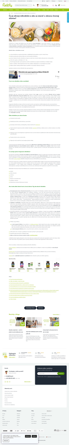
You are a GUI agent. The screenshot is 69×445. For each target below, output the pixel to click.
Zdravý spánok (33, 423)
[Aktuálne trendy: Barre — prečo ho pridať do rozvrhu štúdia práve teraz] (17, 322)
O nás (3, 415)
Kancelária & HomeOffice (46, 419)
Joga (32, 417)
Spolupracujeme (5, 423)
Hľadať (33, 5)
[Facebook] (5, 382)
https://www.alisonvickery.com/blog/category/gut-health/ (21, 295)
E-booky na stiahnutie (6, 421)
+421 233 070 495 (44, 5)
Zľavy (18, 423)
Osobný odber (4, 425)
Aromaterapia (44, 421)
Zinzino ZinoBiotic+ (12, 247)
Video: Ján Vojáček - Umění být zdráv (17, 281)
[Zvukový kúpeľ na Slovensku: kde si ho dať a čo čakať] (51, 322)
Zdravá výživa (44, 413)
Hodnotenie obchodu (8, 402)
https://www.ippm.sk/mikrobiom (16, 279)
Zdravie (18, 419)
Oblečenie (18, 413)
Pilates (32, 419)
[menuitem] (5, 9)
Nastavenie (6, 440)
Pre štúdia (43, 417)
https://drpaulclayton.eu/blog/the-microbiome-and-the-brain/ (22, 288)
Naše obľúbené (44, 423)
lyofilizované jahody (34, 224)
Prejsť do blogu (56, 314)
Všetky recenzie (12, 357)
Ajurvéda (32, 415)
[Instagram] (7, 381)
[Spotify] (9, 381)
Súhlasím (34, 436)
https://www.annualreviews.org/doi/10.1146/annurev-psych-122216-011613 (24, 293)
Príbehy (3, 419)
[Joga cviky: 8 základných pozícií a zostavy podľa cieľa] (34, 323)
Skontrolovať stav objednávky (10, 404)
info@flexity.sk (9, 376)
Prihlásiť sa (61, 373)
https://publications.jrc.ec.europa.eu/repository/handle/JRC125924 (23, 286)
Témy (18, 425)
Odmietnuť (28, 436)
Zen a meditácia (34, 421)
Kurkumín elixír (12, 251)
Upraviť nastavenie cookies (41, 440)
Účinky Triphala (13, 299)
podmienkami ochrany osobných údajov (54, 376)
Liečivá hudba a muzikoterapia (47, 415)
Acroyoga (33, 413)
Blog (3, 417)
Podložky (18, 415)
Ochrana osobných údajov (9, 395)
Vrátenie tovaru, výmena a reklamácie (11, 391)
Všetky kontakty (27, 381)
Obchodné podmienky (8, 393)
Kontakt (3, 413)
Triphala (10, 255)
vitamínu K (38, 124)
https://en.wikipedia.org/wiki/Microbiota (17, 297)
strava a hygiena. (17, 158)
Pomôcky (18, 417)
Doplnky (18, 421)
